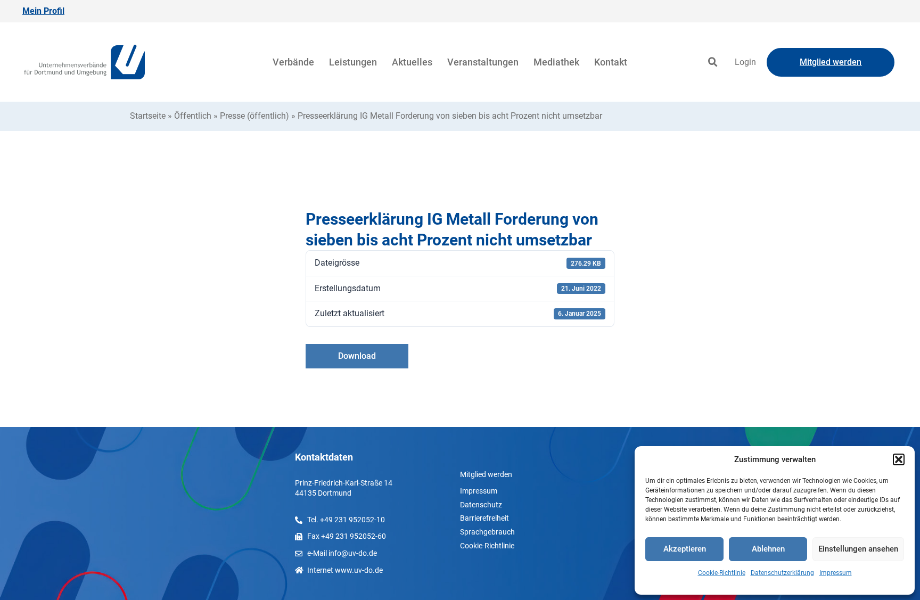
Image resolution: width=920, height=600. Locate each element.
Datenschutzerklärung (782, 573)
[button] (898, 459)
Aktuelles (412, 62)
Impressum (835, 573)
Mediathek (556, 62)
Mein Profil (43, 11)
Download (357, 356)
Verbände (293, 62)
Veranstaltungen (483, 62)
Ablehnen (768, 549)
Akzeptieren (684, 549)
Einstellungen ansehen (858, 549)
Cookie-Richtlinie (721, 573)
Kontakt (610, 62)
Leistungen (353, 62)
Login (745, 62)
